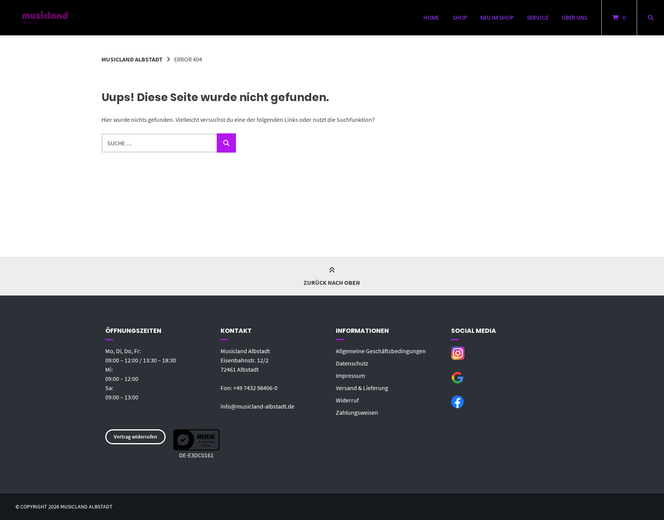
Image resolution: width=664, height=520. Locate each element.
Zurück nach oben (332, 282)
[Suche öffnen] (650, 17)
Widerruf (347, 400)
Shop (460, 18)
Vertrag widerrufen (135, 436)
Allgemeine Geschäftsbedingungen (381, 351)
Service (537, 18)
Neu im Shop (496, 18)
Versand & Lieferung (362, 388)
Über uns (574, 18)
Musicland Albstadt (132, 59)
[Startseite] (45, 17)
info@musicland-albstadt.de (257, 406)
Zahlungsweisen (357, 412)
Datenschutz (352, 363)
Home (431, 18)
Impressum (350, 375)
